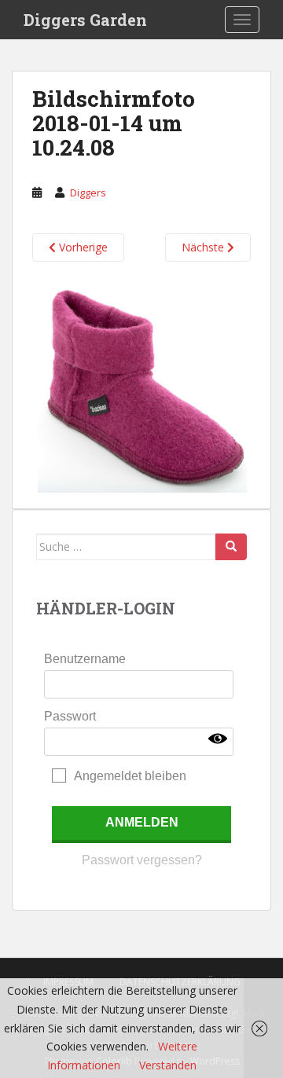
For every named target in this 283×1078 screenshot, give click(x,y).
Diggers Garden (85, 19)
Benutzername (85, 659)
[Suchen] (231, 547)
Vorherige (82, 247)
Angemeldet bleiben (130, 776)
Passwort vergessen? (142, 860)
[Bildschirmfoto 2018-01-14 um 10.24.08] (141, 383)
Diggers (88, 192)
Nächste (204, 247)
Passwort (70, 716)
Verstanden (168, 1065)
